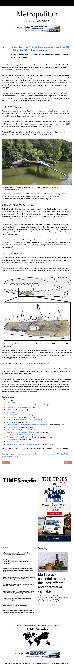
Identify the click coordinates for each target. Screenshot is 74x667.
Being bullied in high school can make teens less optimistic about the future (17, 585)
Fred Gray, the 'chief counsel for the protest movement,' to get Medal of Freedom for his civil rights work (17, 561)
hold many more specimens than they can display (23, 444)
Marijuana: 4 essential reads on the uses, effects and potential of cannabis (52, 583)
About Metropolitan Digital (31, 626)
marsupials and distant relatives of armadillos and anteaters (27, 405)
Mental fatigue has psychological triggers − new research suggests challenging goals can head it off (18, 611)
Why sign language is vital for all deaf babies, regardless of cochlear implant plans (16, 553)
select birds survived (9, 214)
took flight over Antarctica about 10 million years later (24, 432)
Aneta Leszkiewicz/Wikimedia (17, 420)
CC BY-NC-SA (6, 346)
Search (56, 626)
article (13, 98)
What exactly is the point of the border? (15, 605)
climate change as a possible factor (19, 434)
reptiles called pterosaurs (41, 134)
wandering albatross (35, 121)
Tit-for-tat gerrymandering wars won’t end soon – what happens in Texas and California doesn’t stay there (18, 570)
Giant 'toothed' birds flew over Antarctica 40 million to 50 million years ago (40, 48)
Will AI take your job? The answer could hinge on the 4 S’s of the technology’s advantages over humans (19, 592)
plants (29, 80)
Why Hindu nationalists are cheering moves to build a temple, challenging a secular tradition (19, 578)
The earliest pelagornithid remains (13, 224)
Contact (18, 626)
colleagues (49, 96)
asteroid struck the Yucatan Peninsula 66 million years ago (26, 425)
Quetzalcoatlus (7, 199)
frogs (21, 80)
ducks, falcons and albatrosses (17, 407)
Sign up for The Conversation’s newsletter (32, 363)
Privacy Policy (47, 626)
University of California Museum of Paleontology (30, 262)
